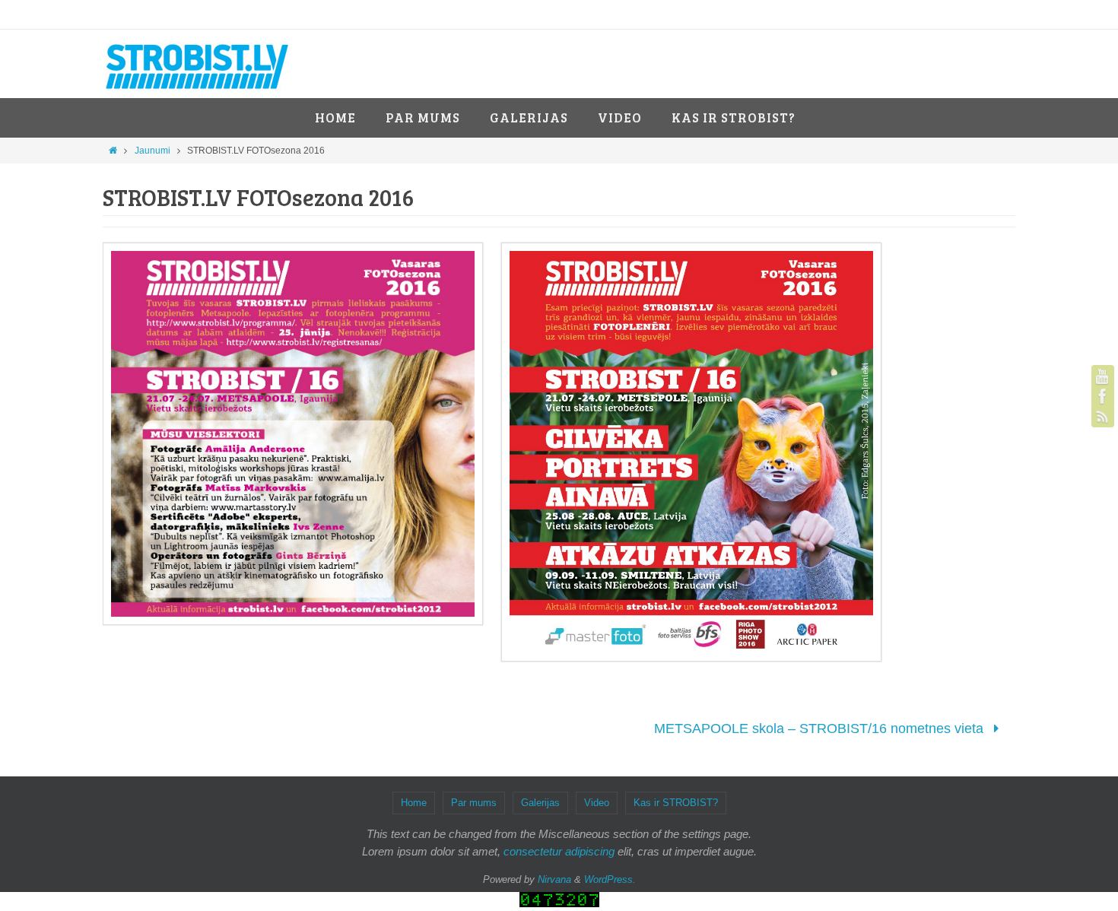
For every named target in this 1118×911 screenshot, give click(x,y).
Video (596, 802)
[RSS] (1102, 416)
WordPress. (610, 879)
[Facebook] (1102, 396)
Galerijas (540, 802)
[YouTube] (1102, 376)
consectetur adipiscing (559, 851)
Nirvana (554, 879)
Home (414, 802)
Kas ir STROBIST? (676, 802)
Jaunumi (152, 150)
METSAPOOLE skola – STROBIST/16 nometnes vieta (820, 728)
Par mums (474, 802)
